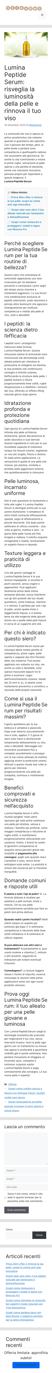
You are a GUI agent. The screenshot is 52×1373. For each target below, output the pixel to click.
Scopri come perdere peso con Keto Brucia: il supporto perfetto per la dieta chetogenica (24, 1316)
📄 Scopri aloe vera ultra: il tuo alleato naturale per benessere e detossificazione (26, 213)
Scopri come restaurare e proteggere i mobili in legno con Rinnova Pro (24, 1292)
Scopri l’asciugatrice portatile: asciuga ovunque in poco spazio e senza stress (23, 1106)
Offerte (12, 1084)
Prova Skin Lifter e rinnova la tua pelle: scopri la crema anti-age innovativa (24, 1267)
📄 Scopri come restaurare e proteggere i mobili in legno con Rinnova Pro (24, 226)
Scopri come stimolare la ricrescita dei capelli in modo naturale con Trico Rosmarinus (25, 1304)
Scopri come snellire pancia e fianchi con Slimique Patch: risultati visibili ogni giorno (24, 1093)
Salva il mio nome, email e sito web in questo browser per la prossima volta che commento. (25, 1197)
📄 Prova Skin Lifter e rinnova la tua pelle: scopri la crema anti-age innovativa (25, 201)
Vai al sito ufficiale (26, 1365)
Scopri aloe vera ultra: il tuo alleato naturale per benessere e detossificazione (26, 1280)
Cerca (9, 1229)
